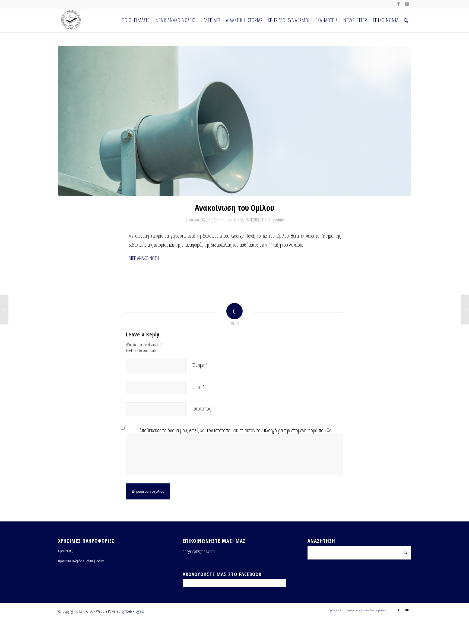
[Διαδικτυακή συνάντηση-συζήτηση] (465, 309)
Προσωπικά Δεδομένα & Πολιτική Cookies (81, 560)
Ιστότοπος (201, 408)
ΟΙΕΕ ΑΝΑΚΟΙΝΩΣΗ (143, 258)
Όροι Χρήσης (65, 550)
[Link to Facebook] (399, 4)
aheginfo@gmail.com (199, 551)
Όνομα (200, 365)
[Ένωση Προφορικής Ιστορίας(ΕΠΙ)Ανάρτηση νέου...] (4, 309)
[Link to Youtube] (407, 4)
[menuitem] (135, 20)
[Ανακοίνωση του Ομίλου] (234, 121)
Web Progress (134, 611)
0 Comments (220, 220)
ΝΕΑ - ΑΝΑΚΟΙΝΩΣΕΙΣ (251, 220)
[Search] (406, 20)
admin (280, 220)
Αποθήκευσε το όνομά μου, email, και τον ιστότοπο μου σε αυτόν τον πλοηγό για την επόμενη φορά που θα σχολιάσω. (236, 434)
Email (198, 386)
